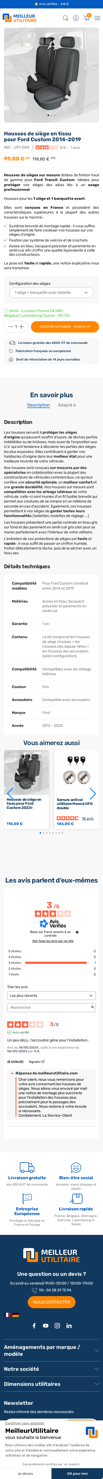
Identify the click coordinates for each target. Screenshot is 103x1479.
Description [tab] (38, 404)
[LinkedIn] (69, 1325)
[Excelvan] (15, 1314)
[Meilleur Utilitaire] (7, 1314)
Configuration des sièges (29, 283)
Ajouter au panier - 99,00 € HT (65, 327)
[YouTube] (46, 1325)
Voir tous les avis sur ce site (53, 941)
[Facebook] (34, 1325)
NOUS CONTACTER (51, 1302)
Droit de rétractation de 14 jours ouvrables (48, 359)
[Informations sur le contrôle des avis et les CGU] (77, 932)
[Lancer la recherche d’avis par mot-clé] (92, 1007)
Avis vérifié (20, 1032)
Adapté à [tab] (67, 404)
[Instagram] (57, 1325)
